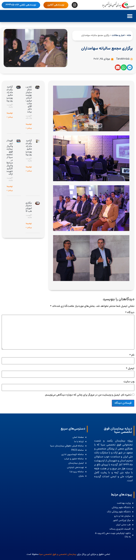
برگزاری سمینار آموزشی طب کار (28, 207)
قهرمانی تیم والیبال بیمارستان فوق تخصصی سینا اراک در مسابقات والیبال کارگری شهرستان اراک (8, 157)
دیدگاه (129, 312)
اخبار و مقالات (118, 35)
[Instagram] (75, 5)
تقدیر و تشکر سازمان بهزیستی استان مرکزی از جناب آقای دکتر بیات (28, 99)
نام (131, 355)
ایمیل (130, 368)
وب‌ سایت (129, 382)
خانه (129, 35)
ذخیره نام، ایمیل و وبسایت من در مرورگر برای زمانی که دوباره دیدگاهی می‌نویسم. (88, 395)
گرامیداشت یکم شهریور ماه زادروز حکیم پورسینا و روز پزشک (7, 94)
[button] (129, 16)
